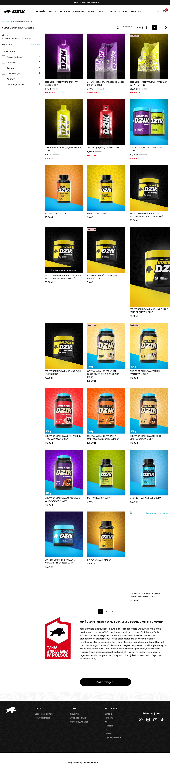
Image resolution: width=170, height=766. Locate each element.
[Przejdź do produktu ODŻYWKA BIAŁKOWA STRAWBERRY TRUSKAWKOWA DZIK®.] (64, 411)
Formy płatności (42, 718)
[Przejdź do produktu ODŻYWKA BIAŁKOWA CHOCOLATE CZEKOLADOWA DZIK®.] (64, 472)
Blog (107, 722)
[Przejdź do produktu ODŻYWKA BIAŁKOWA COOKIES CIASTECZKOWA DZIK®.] (149, 411)
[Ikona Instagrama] (148, 720)
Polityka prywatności (79, 722)
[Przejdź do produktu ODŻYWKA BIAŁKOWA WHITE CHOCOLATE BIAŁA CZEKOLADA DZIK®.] (106, 346)
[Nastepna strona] (165, 27)
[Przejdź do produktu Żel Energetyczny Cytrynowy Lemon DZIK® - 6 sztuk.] (149, 56)
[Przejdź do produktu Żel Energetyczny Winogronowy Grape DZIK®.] (64, 56)
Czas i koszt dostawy (44, 714)
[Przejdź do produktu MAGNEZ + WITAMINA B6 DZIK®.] (149, 472)
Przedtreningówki (14, 73)
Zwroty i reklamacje (79, 718)
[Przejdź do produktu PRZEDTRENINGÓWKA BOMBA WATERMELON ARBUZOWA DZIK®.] (149, 188)
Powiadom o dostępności (63, 270)
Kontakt (108, 714)
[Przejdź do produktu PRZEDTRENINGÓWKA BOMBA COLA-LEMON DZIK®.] (64, 346)
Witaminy (11, 79)
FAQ (106, 729)
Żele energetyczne (15, 84)
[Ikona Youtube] (155, 720)
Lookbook (109, 725)
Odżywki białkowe (15, 57)
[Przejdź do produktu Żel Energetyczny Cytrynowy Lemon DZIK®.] (64, 122)
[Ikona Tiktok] (162, 720)
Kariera (108, 733)
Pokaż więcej (105, 682)
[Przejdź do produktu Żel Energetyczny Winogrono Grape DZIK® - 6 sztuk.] (106, 56)
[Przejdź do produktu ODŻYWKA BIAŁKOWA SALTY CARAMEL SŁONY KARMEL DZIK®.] (106, 411)
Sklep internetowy (83, 762)
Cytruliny (11, 68)
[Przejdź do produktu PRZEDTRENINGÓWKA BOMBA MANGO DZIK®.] (106, 250)
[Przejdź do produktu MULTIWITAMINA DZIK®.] (106, 472)
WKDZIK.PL (6, 21)
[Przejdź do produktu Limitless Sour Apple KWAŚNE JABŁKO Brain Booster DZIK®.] (64, 534)
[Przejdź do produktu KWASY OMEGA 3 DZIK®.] (106, 534)
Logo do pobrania (113, 737)
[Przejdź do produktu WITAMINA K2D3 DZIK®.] (64, 188)
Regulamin (74, 714)
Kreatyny (11, 62)
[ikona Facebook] (141, 720)
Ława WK (109, 718)
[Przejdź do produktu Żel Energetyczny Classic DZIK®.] (106, 122)
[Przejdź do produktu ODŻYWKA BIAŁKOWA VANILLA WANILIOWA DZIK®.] (149, 346)
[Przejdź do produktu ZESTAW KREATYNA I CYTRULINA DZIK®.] (149, 122)
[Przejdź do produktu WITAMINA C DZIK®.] (106, 188)
